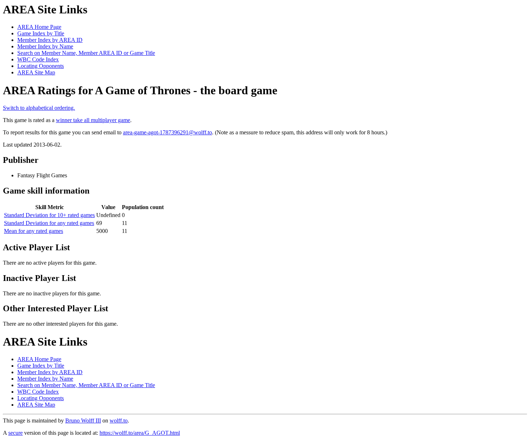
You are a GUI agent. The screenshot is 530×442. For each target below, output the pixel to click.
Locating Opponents (40, 66)
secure (15, 433)
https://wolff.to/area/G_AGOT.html (140, 433)
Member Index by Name (45, 46)
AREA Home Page (39, 27)
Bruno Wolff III (83, 420)
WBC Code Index (38, 59)
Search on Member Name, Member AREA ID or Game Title (86, 53)
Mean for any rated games (33, 231)
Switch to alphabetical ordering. (39, 108)
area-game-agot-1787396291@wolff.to (167, 132)
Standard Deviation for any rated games (49, 223)
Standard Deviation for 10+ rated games (49, 215)
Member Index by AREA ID (50, 40)
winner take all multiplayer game (93, 120)
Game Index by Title (40, 33)
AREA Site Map (36, 72)
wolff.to (119, 420)
